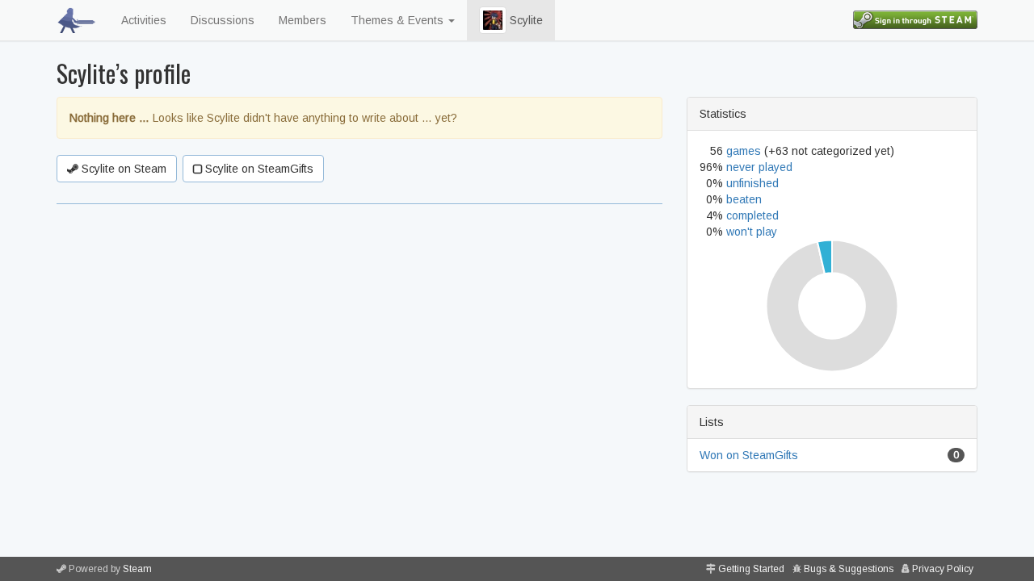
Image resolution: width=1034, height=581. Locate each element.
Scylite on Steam (122, 168)
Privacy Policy (942, 569)
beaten (744, 199)
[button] (492, 20)
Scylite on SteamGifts (257, 168)
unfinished (752, 183)
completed (752, 215)
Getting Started (751, 569)
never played (759, 167)
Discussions (222, 20)
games (743, 150)
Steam (137, 569)
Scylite (524, 20)
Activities (143, 20)
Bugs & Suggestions (848, 569)
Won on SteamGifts (749, 455)
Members (302, 20)
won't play (751, 231)
